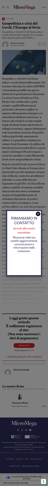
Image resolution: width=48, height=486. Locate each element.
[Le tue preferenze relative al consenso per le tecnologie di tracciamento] (43, 481)
